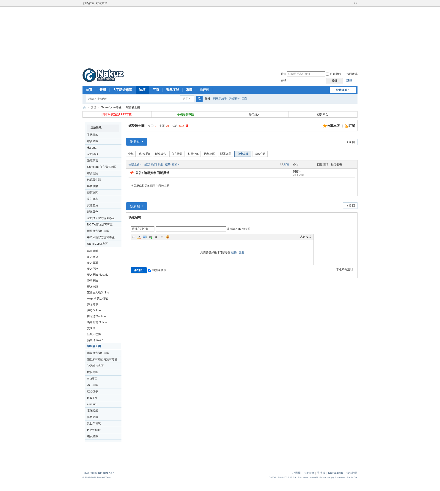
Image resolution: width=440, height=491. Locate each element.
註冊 (349, 80)
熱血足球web (95, 340)
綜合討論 (92, 173)
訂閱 (352, 125)
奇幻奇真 (92, 199)
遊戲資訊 (92, 154)
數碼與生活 (94, 179)
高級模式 (305, 237)
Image (145, 237)
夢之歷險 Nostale (97, 274)
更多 (174, 164)
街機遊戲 (92, 417)
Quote (156, 237)
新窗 (286, 164)
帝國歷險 (92, 280)
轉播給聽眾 (159, 270)
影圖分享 (193, 153)
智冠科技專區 (95, 365)
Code (162, 237)
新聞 (102, 90)
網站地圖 (352, 473)
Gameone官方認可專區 (101, 166)
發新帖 (135, 142)
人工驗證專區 (122, 90)
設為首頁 (88, 3)
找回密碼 (352, 74)
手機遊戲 (92, 134)
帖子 (185, 98)
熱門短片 (254, 114)
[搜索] (199, 99)
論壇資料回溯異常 (157, 173)
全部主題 (134, 164)
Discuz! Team (104, 477)
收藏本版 (334, 125)
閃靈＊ (297, 171)
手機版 (321, 473)
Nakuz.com (335, 473)
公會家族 (242, 153)
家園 (189, 90)
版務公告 (160, 153)
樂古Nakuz (84, 107)
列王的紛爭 (220, 98)
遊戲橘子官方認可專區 (101, 218)
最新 (147, 164)
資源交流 (92, 205)
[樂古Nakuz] (103, 75)
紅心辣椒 (92, 391)
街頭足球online (96, 316)
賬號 (283, 74)
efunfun (91, 404)
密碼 (283, 80)
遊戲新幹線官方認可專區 (102, 359)
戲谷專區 (92, 372)
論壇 (142, 90)
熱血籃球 (92, 250)
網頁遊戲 (92, 436)
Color (139, 237)
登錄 (234, 252)
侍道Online (94, 310)
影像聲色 (92, 211)
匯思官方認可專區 (98, 231)
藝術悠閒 (92, 192)
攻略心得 (260, 153)
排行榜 (204, 90)
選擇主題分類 (140, 229)
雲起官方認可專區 (98, 353)
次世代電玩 (94, 423)
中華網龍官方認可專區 (101, 237)
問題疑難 (225, 153)
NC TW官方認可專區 (100, 224)
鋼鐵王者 (234, 98)
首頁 (89, 90)
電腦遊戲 (92, 410)
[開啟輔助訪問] (351, 3)
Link (150, 237)
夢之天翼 (92, 262)
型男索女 (323, 114)
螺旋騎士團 (133, 107)
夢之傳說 (92, 268)
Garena (91, 147)
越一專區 (92, 385)
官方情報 (176, 153)
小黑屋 (296, 473)
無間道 (91, 328)
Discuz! (103, 473)
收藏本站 (101, 3)
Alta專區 (92, 378)
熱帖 (161, 164)
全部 (131, 153)
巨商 (156, 90)
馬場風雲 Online (97, 322)
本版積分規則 (344, 269)
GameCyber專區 (111, 107)
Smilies (167, 237)
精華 (167, 164)
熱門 (154, 164)
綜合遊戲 (92, 141)
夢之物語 (92, 286)
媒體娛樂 (92, 186)
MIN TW (92, 397)
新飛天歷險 (94, 334)
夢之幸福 (92, 256)
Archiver (309, 473)
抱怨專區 (209, 153)
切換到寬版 (355, 3)
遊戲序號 (172, 90)
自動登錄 (335, 74)
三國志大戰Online (98, 292)
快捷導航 (341, 90)
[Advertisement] (220, 36)
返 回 (352, 142)
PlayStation (94, 429)
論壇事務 (92, 160)
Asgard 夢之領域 (97, 298)
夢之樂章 (92, 304)
